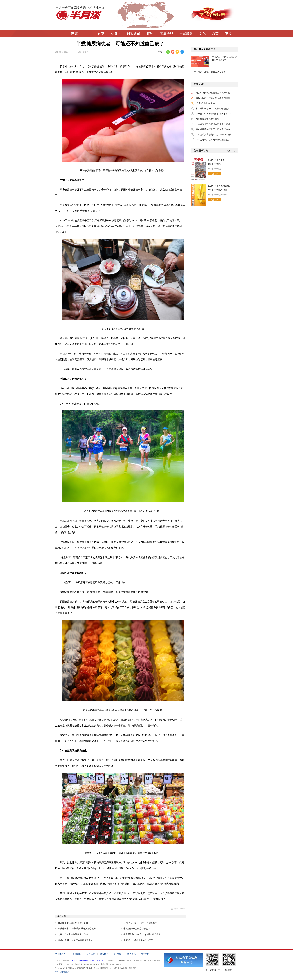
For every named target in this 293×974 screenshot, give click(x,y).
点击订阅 (214, 174)
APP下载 (145, 954)
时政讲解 (134, 33)
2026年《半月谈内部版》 (219, 186)
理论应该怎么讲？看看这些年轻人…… (212, 72)
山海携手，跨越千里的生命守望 (138, 940)
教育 (215, 33)
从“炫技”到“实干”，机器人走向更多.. (213, 108)
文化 (202, 33)
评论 (150, 33)
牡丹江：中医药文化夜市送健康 (73, 923)
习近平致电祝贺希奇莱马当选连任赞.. (213, 93)
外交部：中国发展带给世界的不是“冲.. (214, 114)
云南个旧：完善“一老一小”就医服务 (140, 923)
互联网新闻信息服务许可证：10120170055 (89, 961)
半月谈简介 (60, 954)
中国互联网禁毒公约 (63, 972)
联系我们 (104, 954)
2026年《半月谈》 (216, 160)
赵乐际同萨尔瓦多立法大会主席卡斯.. (213, 98)
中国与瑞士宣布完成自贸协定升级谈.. (213, 124)
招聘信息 (90, 954)
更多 (228, 33)
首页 (101, 33)
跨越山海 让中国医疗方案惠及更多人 (75, 940)
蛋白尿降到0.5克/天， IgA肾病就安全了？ (143, 934)
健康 (74, 34)
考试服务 (186, 33)
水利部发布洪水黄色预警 (207, 119)
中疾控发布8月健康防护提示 (136, 928)
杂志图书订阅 (201, 150)
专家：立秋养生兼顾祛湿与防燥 (73, 934)
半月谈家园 (76, 954)
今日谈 (116, 33)
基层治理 (166, 33)
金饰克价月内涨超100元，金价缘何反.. (214, 134)
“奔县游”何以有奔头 (205, 103)
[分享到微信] (168, 52)
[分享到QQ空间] (177, 52)
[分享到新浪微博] (173, 52)
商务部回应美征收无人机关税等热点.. (213, 129)
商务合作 (131, 954)
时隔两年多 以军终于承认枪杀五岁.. (214, 140)
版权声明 (118, 954)
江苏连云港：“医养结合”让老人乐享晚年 (77, 928)
